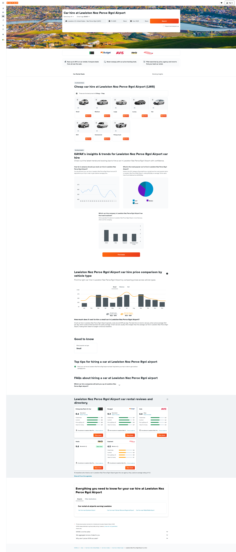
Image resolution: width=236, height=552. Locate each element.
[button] (3, 3)
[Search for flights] (3, 8)
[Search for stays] (3, 12)
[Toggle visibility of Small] (135, 203)
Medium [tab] (121, 287)
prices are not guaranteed (110, 526)
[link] (121, 254)
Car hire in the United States (92, 547)
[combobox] (69, 17)
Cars (82, 547)
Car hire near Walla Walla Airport (145, 510)
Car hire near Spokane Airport (86, 510)
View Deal (88, 115)
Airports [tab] (79, 499)
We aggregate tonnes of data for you (88, 535)
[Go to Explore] (3, 25)
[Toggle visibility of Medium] (150, 201)
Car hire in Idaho (106, 547)
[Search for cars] (3, 16)
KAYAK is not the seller (83, 532)
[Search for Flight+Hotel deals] (3, 20)
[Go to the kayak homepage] (12, 3)
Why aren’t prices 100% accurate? (87, 538)
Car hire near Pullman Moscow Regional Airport (120, 510)
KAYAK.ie (76, 547)
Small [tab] (114, 287)
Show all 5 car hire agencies (83, 476)
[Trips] (3, 34)
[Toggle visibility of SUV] (135, 201)
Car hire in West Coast (117, 547)
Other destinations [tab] (90, 499)
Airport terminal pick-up (172, 26)
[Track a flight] (3, 29)
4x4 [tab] (128, 287)
